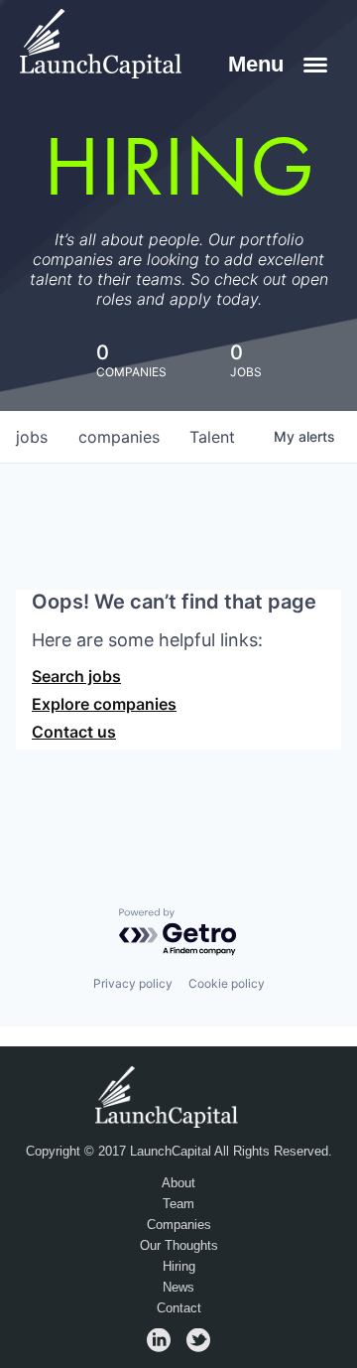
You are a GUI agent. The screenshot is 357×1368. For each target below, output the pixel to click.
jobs (32, 437)
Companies (179, 1225)
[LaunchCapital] (168, 1095)
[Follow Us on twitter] (198, 1346)
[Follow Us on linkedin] (159, 1346)
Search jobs (76, 676)
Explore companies (104, 704)
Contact (179, 1308)
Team (178, 1204)
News (178, 1288)
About (178, 1183)
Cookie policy (226, 983)
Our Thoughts (179, 1246)
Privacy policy (133, 983)
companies (119, 437)
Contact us (74, 732)
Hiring (179, 1267)
